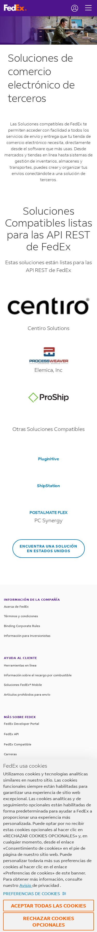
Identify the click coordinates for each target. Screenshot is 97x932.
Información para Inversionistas (27, 636)
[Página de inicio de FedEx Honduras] (17, 7)
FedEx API (11, 734)
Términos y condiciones (21, 616)
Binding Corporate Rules (22, 626)
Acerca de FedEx (16, 606)
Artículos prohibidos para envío (27, 694)
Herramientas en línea (20, 665)
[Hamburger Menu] (88, 4)
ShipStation (48, 485)
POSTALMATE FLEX (48, 512)
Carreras (10, 754)
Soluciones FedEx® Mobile (23, 685)
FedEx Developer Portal (21, 724)
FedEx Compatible (17, 744)
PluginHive (48, 458)
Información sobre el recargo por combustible (38, 675)
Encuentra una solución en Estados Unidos (48, 548)
